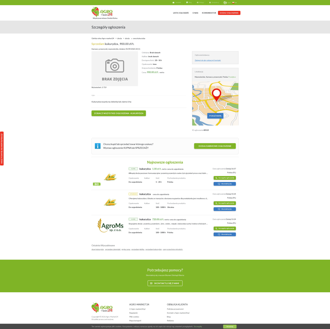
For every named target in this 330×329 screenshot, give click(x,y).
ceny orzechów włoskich (173, 249)
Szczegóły (197, 326)
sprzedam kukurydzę (153, 249)
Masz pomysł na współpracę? (2, 149)
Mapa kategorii (135, 320)
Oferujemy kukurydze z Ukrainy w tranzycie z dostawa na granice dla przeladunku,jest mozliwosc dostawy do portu (174, 198)
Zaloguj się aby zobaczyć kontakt (208, 60)
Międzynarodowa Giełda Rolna (105, 18)
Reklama (170, 320)
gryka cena (126, 249)
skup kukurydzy (98, 249)
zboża (119, 38)
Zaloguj (201, 2)
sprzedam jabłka (138, 249)
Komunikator (209, 13)
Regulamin (133, 313)
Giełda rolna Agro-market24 (103, 38)
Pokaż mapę (215, 116)
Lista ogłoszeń (181, 13)
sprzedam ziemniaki (113, 249)
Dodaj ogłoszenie (229, 13)
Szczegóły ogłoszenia (226, 178)
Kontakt (178, 2)
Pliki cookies (134, 317)
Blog (190, 2)
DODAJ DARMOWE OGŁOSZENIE (215, 146)
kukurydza (105, 43)
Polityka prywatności (175, 309)
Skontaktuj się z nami (166, 283)
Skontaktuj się (226, 184)
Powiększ (232, 77)
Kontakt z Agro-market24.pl (178, 313)
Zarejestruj (215, 2)
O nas (195, 13)
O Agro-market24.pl (137, 309)
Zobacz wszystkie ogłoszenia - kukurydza (118, 113)
